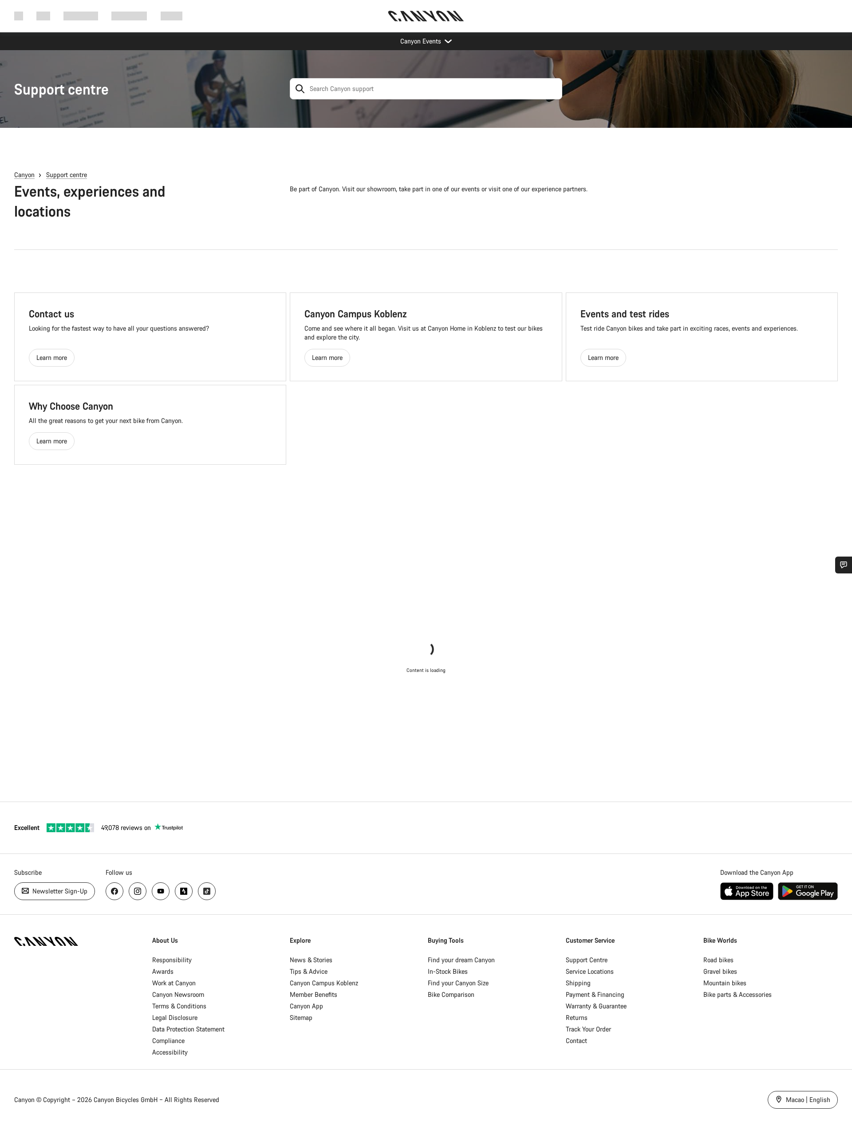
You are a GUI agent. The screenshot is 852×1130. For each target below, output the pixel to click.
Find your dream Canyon (461, 960)
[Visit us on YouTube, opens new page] (161, 891)
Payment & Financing (595, 994)
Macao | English (807, 1099)
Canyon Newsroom (178, 994)
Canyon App (306, 1006)
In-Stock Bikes (448, 971)
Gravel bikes (720, 971)
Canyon (24, 174)
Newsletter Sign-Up (59, 891)
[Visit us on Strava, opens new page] (184, 891)
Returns (577, 1017)
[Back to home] (426, 16)
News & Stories (311, 960)
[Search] (300, 89)
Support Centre (586, 960)
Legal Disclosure (174, 1017)
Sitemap (301, 1017)
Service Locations (590, 971)
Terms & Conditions (179, 1006)
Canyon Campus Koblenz (324, 983)
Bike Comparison (451, 994)
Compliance (168, 1040)
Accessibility (170, 1052)
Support (171, 16)
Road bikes (718, 960)
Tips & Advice (308, 971)
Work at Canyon (174, 983)
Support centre (61, 89)
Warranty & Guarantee (596, 1006)
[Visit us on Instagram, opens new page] (137, 891)
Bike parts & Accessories (737, 994)
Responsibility (172, 960)
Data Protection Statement (188, 1029)
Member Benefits (313, 994)
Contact (576, 1040)
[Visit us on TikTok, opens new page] (207, 891)
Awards (163, 971)
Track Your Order (588, 1029)
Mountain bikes (724, 983)
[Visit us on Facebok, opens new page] (114, 891)
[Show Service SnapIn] (843, 565)
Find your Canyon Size (458, 983)
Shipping (578, 983)
